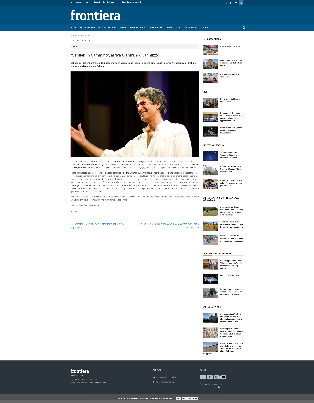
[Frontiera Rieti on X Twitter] (225, 2)
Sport (143, 27)
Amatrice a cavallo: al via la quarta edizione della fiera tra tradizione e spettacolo (231, 224)
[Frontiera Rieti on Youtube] (236, 2)
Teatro (75, 212)
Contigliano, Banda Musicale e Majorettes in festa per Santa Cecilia (231, 183)
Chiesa (132, 27)
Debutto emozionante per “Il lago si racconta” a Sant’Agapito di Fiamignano (231, 292)
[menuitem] (75, 27)
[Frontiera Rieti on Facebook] (231, 2)
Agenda (168, 27)
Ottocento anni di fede (230, 46)
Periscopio (118, 27)
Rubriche (154, 27)
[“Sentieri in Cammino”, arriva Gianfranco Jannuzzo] (135, 114)
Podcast (189, 27)
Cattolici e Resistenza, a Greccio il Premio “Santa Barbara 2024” (231, 169)
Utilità (202, 27)
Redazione (91, 40)
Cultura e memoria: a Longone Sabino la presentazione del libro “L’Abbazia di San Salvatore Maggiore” (223, 348)
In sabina (74, 35)
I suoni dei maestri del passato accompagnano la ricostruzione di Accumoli (231, 238)
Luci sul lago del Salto (229, 275)
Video (178, 27)
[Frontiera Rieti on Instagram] (241, 2)
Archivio (75, 27)
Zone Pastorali (84, 35)
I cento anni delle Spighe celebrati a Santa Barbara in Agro (231, 63)
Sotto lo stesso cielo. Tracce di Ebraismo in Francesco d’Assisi (229, 155)
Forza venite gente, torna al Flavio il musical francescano (231, 130)
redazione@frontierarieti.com (102, 2)
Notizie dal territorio (95, 27)
